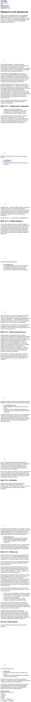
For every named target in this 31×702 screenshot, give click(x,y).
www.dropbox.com (8, 264)
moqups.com (7, 671)
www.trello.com (7, 160)
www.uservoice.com (8, 536)
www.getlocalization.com (10, 405)
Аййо (5, 88)
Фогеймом (14, 73)
